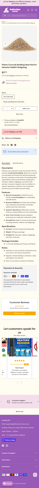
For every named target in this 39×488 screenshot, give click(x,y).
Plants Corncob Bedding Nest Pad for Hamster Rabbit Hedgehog (18, 23)
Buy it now (19, 114)
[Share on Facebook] (11, 145)
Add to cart (26, 108)
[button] (32, 10)
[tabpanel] (19, 214)
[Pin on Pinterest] (15, 145)
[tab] (6, 163)
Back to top (19, 411)
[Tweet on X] (8, 145)
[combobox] (19, 16)
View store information (11, 125)
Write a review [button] (19, 313)
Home (3, 21)
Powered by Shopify (21, 483)
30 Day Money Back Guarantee (18, 151)
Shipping (12, 75)
